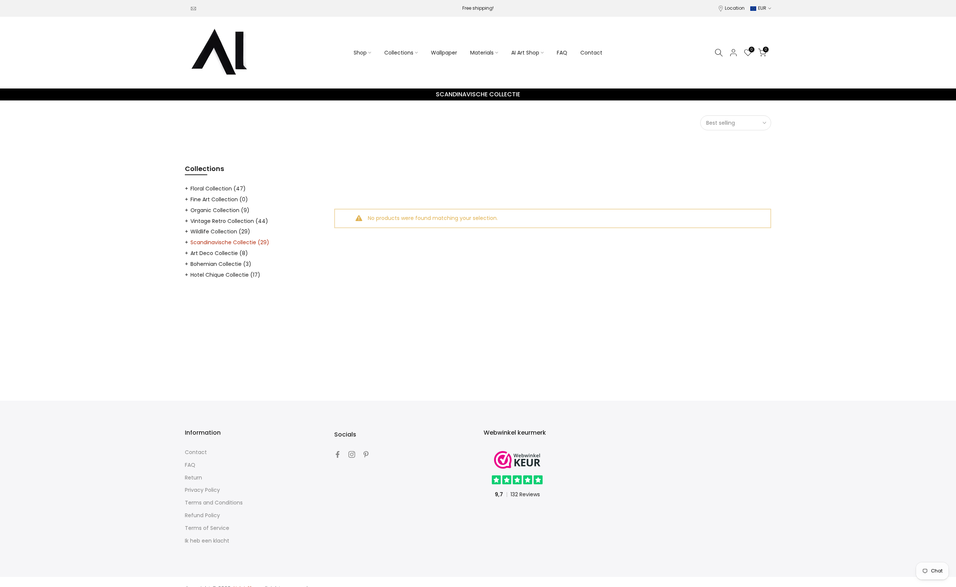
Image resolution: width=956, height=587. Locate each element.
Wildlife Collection (220, 231)
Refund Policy (202, 515)
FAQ (562, 52)
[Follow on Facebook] (337, 454)
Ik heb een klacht (207, 540)
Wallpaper (444, 52)
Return (193, 477)
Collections (398, 52)
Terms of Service (207, 528)
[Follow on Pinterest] (366, 454)
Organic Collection (219, 210)
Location (735, 8)
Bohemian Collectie (220, 264)
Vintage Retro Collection (229, 221)
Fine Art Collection (219, 199)
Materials (482, 52)
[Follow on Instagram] (351, 454)
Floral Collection (218, 188)
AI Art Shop (525, 52)
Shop (360, 52)
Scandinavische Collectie (229, 242)
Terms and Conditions (214, 502)
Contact (591, 52)
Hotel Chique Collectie (225, 275)
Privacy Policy (202, 490)
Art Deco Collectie (219, 253)
